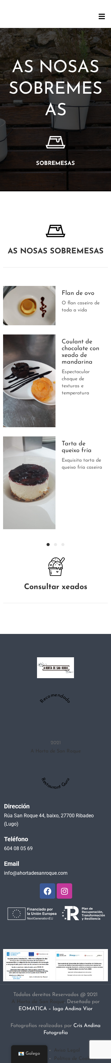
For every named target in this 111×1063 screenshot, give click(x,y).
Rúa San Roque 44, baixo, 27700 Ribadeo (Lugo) (49, 820)
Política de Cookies (75, 1058)
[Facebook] (47, 891)
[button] (48, 544)
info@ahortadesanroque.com (36, 873)
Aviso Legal (67, 1050)
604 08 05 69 (18, 848)
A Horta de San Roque (56, 751)
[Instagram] (64, 891)
